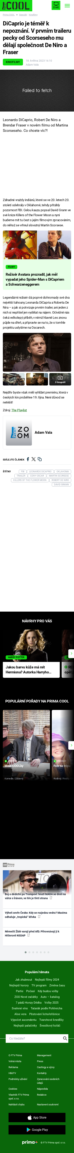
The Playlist (19, 410)
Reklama (13, 1067)
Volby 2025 (51, 1002)
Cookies (13, 1088)
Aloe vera (20, 1014)
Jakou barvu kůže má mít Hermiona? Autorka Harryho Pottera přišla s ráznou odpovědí (27, 670)
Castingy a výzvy (45, 1067)
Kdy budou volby (48, 991)
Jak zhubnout (23, 979)
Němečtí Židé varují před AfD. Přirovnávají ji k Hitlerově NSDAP (32, 933)
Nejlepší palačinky (25, 1025)
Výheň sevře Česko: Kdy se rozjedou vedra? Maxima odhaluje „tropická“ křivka (36, 914)
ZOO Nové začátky (26, 997)
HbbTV (12, 1073)
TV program (38, 985)
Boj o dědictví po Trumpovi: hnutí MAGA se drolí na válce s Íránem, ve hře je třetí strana (35, 896)
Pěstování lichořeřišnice (44, 1014)
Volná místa (15, 1061)
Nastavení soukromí (47, 1104)
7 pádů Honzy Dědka (29, 1002)
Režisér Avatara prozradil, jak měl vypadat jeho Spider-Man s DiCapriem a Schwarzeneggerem (35, 279)
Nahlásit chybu (16, 1104)
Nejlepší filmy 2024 (47, 979)
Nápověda (42, 1088)
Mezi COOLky (14, 766)
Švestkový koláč (50, 1025)
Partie (19, 991)
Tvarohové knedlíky (51, 1020)
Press (40, 1061)
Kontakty (41, 1073)
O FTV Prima (15, 1055)
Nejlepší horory (19, 985)
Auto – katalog (50, 997)
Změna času (57, 985)
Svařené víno (20, 1008)
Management (44, 1055)
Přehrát (12, 761)
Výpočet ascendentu (23, 1020)
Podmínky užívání (18, 1079)
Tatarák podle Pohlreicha (46, 1008)
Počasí (30, 991)
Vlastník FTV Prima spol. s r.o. (19, 1096)
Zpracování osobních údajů (48, 1081)
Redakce (41, 1094)
